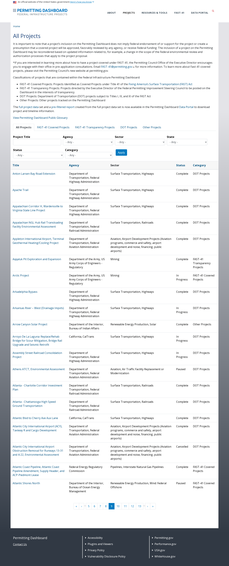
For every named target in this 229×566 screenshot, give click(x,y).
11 (125, 506)
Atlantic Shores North (26, 483)
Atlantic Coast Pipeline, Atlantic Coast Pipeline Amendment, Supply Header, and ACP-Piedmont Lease (38, 471)
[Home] (40, 12)
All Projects (23, 127)
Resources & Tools (154, 12)
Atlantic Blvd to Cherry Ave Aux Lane (35, 418)
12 (132, 506)
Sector (119, 137)
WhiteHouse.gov (165, 556)
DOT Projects (128, 127)
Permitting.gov (164, 538)
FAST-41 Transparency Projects (95, 127)
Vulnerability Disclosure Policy (106, 556)
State (170, 137)
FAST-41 (179, 12)
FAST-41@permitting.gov (116, 67)
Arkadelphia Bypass (25, 292)
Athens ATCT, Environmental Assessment (39, 369)
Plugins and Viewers (100, 544)
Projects (129, 12)
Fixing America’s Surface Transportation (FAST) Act (160, 84)
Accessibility (95, 538)
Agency (68, 137)
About (111, 12)
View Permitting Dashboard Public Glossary (40, 118)
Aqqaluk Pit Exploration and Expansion (37, 259)
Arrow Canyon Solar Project (30, 324)
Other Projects (152, 127)
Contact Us (20, 544)
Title (16, 165)
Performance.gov (165, 544)
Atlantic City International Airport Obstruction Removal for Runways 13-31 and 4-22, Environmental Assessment (38, 450)
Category (71, 150)
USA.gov (160, 550)
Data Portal (199, 12)
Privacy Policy (96, 550)
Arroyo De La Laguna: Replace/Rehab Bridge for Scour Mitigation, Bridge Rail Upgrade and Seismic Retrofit (37, 340)
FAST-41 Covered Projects (53, 127)
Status (17, 150)
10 (118, 506)
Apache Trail (20, 190)
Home (16, 26)
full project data (29, 107)
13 (139, 506)
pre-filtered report (62, 107)
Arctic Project (21, 275)
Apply (121, 152)
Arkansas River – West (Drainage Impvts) (38, 308)
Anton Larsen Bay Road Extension (34, 174)
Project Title (21, 137)
